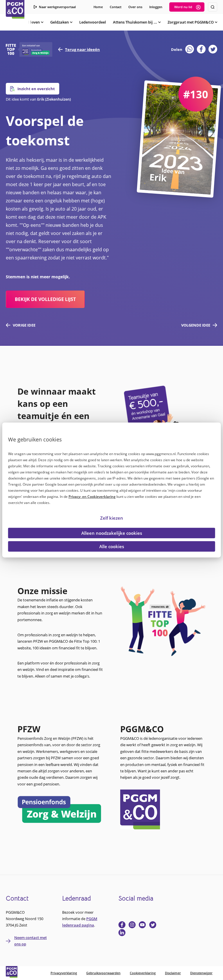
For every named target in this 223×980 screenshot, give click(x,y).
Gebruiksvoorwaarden (103, 973)
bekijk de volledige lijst (45, 299)
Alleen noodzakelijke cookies (111, 533)
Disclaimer (173, 973)
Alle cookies (111, 546)
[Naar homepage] (15, 9)
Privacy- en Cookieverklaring (92, 496)
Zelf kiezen (111, 518)
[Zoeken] (212, 7)
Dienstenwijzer (201, 973)
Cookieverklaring (143, 973)
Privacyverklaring (64, 973)
